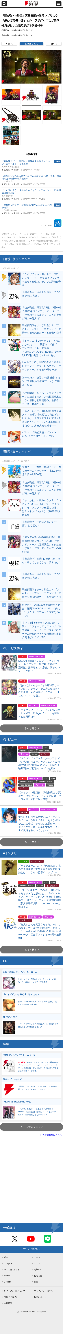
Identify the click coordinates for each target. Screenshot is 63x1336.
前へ (10, 44)
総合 (6, 1257)
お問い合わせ (40, 1297)
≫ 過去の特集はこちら (51, 1135)
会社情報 (8, 1303)
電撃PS (37, 1269)
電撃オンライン (9, 234)
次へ (53, 44)
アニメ (37, 1263)
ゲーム (23, 234)
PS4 (53, 234)
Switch (7, 1275)
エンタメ (8, 1263)
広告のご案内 (10, 1297)
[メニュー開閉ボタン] (58, 3)
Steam (44, 237)
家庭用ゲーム (36, 234)
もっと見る (30, 728)
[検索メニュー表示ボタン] (4, 3)
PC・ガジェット (12, 1269)
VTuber (7, 1282)
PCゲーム (34, 237)
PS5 (47, 234)
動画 (36, 1282)
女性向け (38, 1275)
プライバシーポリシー (44, 1291)
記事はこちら (31, 44)
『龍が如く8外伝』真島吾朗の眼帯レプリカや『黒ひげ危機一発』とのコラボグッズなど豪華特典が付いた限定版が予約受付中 (31, 240)
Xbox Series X (20, 237)
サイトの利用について (14, 1291)
